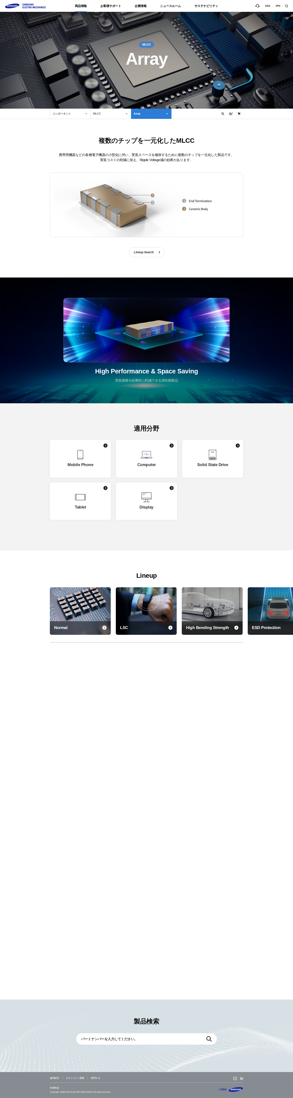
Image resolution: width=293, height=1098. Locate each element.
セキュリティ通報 (75, 1078)
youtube (235, 1079)
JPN (277, 5)
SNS (267, 5)
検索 (209, 1039)
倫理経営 (54, 1078)
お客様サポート (110, 6)
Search (288, 6)
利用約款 (54, 1087)
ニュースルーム (170, 6)
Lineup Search (144, 252)
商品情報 (81, 6)
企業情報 (140, 6)
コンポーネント (62, 113)
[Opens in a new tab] (223, 114)
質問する (257, 6)
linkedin (241, 1079)
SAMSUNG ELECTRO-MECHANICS (231, 1089)
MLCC (97, 113)
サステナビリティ (206, 6)
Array (137, 113)
